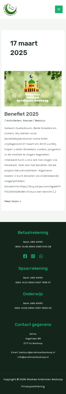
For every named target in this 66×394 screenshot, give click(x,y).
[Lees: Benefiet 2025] (33, 88)
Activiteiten (13, 120)
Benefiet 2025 (21, 114)
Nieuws (27, 120)
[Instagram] (33, 256)
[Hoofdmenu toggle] (59, 9)
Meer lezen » (12, 201)
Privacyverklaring (33, 386)
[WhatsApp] (41, 256)
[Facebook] (25, 256)
